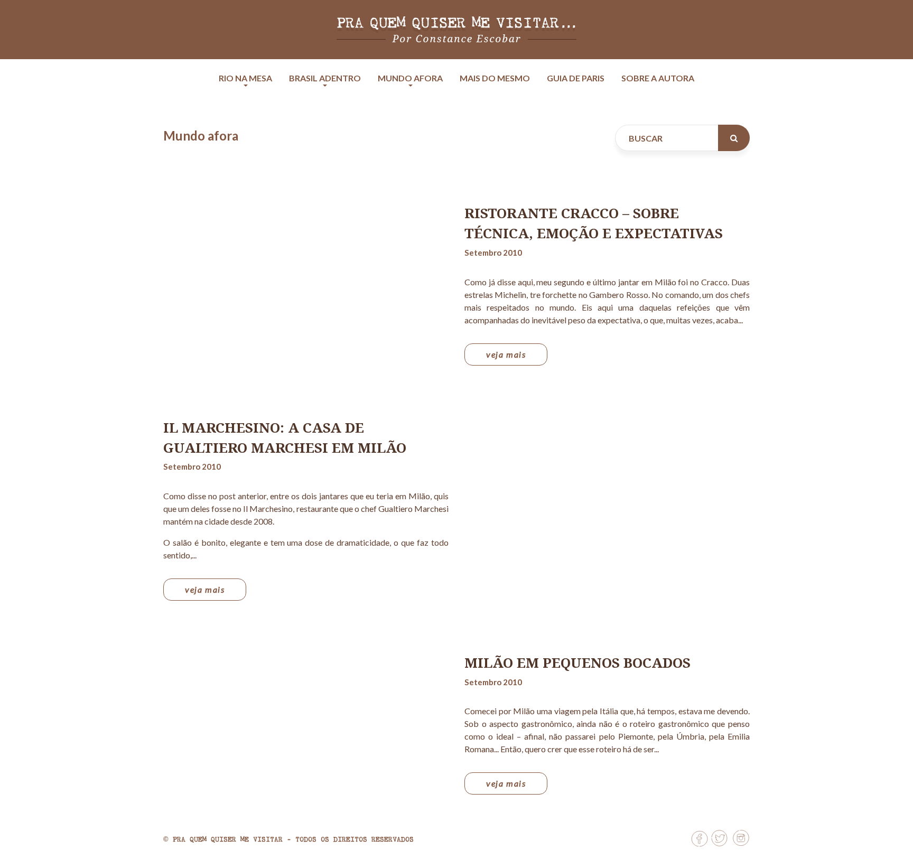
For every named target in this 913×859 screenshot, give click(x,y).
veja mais (506, 354)
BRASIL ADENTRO (325, 78)
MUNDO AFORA (410, 78)
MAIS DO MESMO (495, 78)
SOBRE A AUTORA (657, 78)
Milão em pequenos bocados (577, 662)
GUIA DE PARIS (575, 78)
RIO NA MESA (245, 78)
